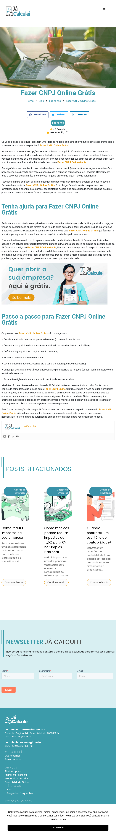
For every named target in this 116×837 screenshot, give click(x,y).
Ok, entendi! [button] (58, 827)
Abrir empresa (13, 771)
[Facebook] (8, 436)
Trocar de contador (16, 778)
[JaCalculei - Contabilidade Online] (58, 719)
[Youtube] (17, 436)
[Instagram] (4, 436)
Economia (58, 123)
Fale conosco (13, 759)
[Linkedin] (13, 436)
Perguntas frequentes (20, 793)
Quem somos (12, 755)
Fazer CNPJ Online (55, 389)
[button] (37, 114)
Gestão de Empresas (19, 491)
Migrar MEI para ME (16, 775)
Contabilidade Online (17, 782)
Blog (9, 789)
